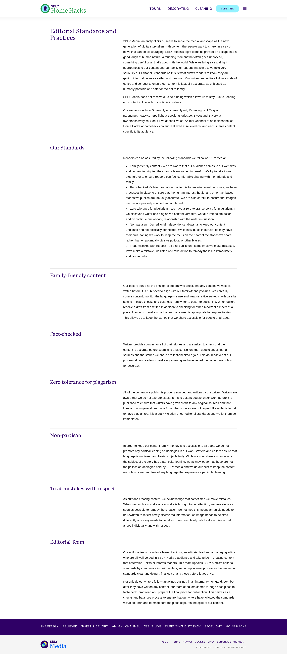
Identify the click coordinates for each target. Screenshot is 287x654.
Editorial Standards (230, 641)
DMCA (211, 641)
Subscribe (227, 8)
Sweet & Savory (94, 626)
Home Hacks (236, 626)
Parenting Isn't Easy (183, 626)
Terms (176, 641)
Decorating (178, 8)
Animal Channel (126, 626)
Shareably (50, 626)
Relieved (69, 626)
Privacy (187, 641)
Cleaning (203, 8)
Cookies (200, 641)
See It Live (152, 626)
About (166, 641)
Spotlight (213, 626)
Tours (155, 8)
